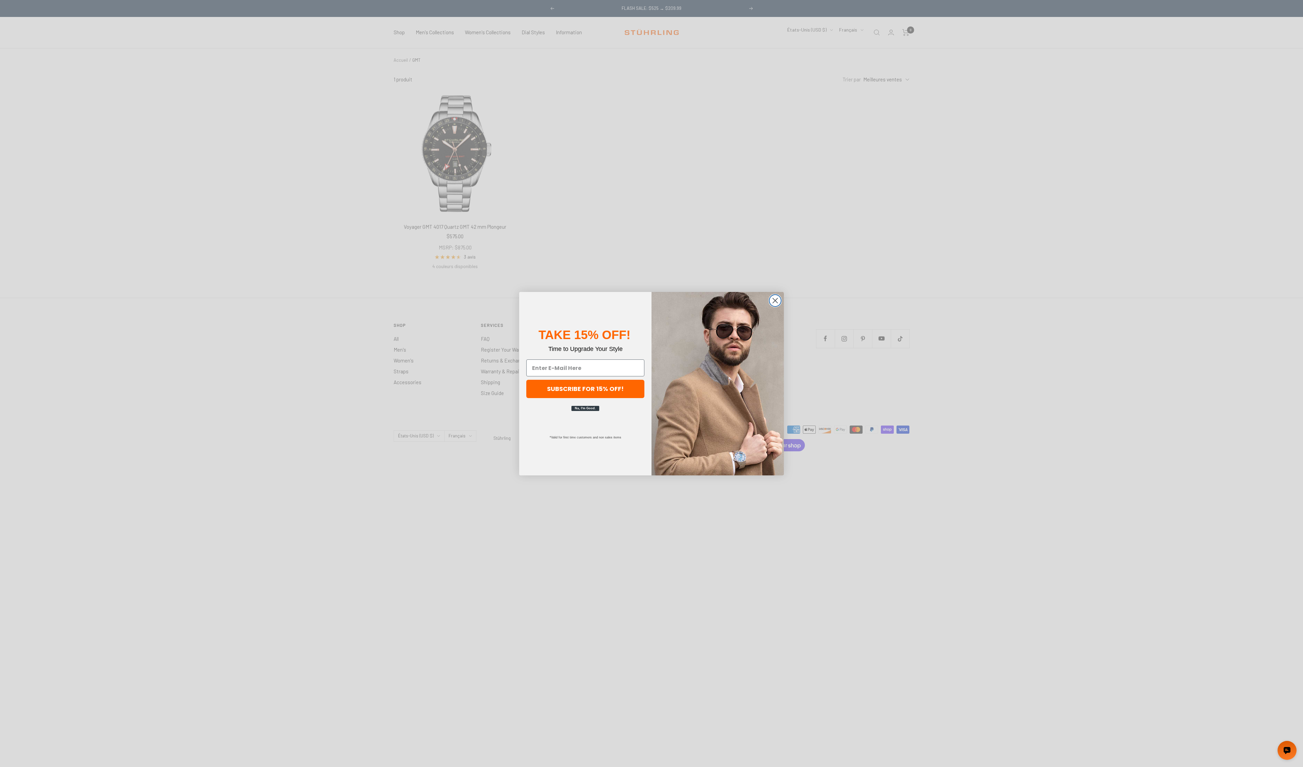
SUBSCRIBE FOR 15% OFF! (585, 389)
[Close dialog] (775, 301)
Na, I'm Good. (585, 408)
